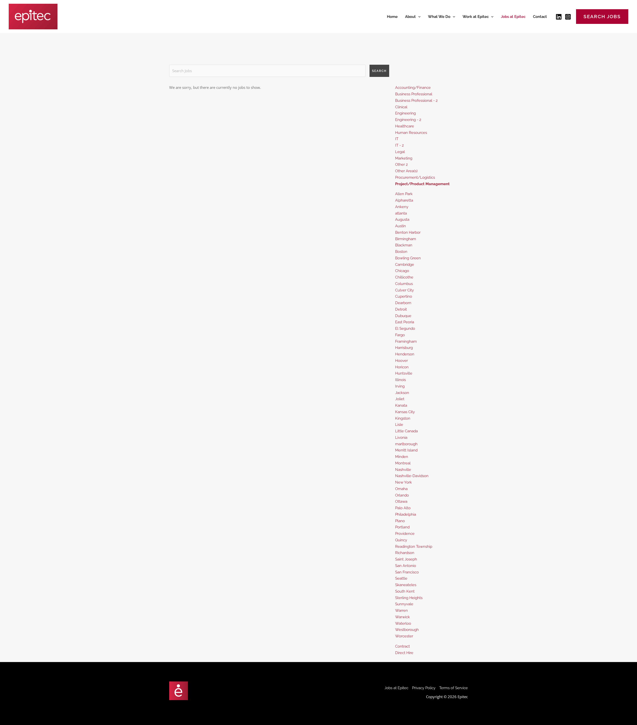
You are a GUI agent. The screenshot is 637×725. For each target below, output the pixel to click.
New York (403, 482)
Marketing (403, 158)
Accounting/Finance (413, 87)
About (410, 16)
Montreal (403, 463)
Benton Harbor (408, 232)
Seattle (401, 578)
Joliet (399, 399)
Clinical (401, 107)
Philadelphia (405, 514)
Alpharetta (404, 200)
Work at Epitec (476, 16)
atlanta (401, 213)
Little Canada (406, 431)
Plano (400, 521)
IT (396, 139)
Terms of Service (453, 688)
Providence (405, 533)
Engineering (405, 113)
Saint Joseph (406, 559)
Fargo (400, 335)
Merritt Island (406, 450)
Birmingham (405, 239)
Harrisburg (404, 347)
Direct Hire (404, 653)
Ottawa (401, 501)
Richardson (404, 553)
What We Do (439, 16)
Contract (402, 646)
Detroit (401, 309)
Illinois (400, 380)
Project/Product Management (422, 184)
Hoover (401, 360)
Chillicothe (404, 277)
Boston (401, 251)
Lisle (399, 424)
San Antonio (405, 565)
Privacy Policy (423, 688)
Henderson (404, 354)
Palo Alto (403, 508)
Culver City (404, 290)
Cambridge (404, 264)
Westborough (407, 629)
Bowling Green (408, 258)
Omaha (401, 489)
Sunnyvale (404, 604)
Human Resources (411, 132)
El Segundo (405, 328)
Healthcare (404, 126)
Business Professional (413, 94)
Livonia (401, 437)
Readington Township (413, 546)
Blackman (403, 245)
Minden (401, 456)
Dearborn (403, 303)
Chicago (402, 271)
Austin (400, 226)
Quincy (401, 540)
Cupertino (403, 296)
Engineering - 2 (408, 119)
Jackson (402, 392)
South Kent (405, 591)
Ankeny (401, 207)
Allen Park (404, 194)
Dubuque (403, 316)
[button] (418, 16)
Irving (400, 386)
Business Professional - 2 (416, 100)
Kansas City (405, 412)
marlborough (406, 444)
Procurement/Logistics (415, 177)
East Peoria (404, 322)
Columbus (404, 283)
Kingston (402, 418)
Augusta (402, 219)
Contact (540, 16)
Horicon (402, 367)
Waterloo (403, 623)
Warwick (402, 617)
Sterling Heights (409, 598)
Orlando (402, 495)
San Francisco (407, 572)
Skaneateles (405, 585)
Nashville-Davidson (411, 476)
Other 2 (401, 164)
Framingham (406, 341)
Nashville (403, 469)
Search (379, 71)
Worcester (404, 636)
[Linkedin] (559, 17)
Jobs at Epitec (513, 16)
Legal (400, 152)
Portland (402, 527)
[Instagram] (568, 17)
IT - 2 (399, 145)
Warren (401, 610)
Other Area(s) (406, 171)
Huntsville (403, 373)
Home (392, 16)
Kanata (401, 405)
